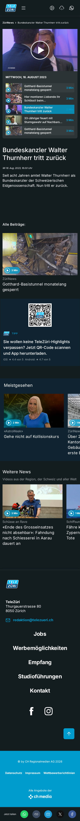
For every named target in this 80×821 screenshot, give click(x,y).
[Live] (52, 8)
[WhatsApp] (24, 814)
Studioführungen (40, 676)
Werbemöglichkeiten (40, 648)
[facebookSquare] (31, 711)
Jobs (40, 634)
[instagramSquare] (48, 711)
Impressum (32, 773)
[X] (60, 814)
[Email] (48, 814)
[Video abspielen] (40, 50)
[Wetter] (62, 8)
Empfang (40, 662)
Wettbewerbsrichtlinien (59, 773)
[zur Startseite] (11, 8)
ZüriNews (8, 22)
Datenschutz (13, 773)
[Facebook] (72, 814)
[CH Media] (40, 796)
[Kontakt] (71, 8)
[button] (36, 814)
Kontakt (40, 690)
